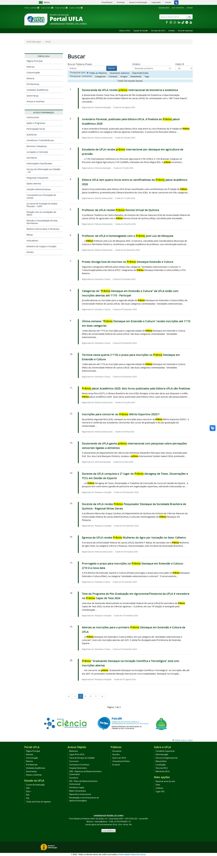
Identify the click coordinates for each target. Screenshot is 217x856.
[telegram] (187, 22)
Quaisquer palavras (119, 73)
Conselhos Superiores (165, 751)
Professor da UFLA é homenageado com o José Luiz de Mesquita (127, 236)
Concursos (74, 761)
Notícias (31, 66)
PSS (27, 798)
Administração (162, 754)
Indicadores (32, 240)
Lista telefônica (108, 830)
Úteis (158, 784)
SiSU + (28, 791)
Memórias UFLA (162, 771)
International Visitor (121, 761)
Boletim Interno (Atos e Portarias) (43, 229)
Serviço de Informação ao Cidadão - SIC (43, 170)
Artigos (123, 76)
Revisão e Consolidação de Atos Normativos (42, 222)
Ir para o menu (47, 8)
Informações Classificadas (39, 163)
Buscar (111, 68)
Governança (32, 95)
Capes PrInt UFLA (76, 754)
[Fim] (102, 696)
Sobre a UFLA (124, 30)
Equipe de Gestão (140, 30)
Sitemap (190, 8)
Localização (161, 764)
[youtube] (191, 22)
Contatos (112, 76)
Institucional (33, 117)
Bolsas (30, 234)
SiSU (28, 788)
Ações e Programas (36, 123)
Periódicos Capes (76, 787)
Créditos (159, 788)
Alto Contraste (178, 8)
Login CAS (160, 791)
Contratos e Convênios (79, 764)
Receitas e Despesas (37, 146)
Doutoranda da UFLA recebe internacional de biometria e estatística (130, 90)
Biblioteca (73, 751)
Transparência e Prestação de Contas (41, 196)
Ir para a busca (61, 8)
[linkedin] (179, 22)
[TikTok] (183, 22)
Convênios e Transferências (40, 140)
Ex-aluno (116, 764)
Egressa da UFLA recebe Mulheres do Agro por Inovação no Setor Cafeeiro (134, 537)
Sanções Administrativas (39, 189)
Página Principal (35, 61)
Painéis (30, 252)
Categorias (100, 76)
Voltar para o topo (183, 740)
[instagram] (171, 22)
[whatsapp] (175, 22)
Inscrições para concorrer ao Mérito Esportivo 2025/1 (121, 414)
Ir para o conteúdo (31, 8)
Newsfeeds (135, 76)
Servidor (116, 754)
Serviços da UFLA (158, 30)
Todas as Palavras (98, 73)
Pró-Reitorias (33, 84)
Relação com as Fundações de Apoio (41, 213)
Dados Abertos (34, 183)
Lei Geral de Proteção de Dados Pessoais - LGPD (42, 205)
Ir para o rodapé (75, 8)
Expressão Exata (140, 73)
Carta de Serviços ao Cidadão (82, 758)
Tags (146, 76)
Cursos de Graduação (35, 784)
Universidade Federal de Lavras (132, 854)
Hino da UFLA (162, 768)
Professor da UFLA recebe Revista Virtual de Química (120, 210)
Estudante (116, 751)
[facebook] (167, 22)
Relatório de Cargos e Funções (41, 246)
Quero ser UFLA (119, 758)
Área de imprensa (185, 30)
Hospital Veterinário (78, 768)
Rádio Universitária (77, 791)
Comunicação (33, 72)
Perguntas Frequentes (37, 177)
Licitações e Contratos (37, 152)
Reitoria (30, 78)
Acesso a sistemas (35, 101)
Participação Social (36, 128)
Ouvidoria (73, 778)
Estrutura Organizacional (166, 758)
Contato (171, 30)
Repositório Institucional (80, 794)
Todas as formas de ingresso (38, 801)
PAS (27, 795)
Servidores (32, 157)
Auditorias (32, 134)
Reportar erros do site (165, 781)
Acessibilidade (163, 8)
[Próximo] (96, 696)
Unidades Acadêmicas (37, 89)
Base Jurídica (161, 761)
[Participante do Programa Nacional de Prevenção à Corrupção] (161, 723)
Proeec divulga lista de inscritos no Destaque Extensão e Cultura (127, 262)
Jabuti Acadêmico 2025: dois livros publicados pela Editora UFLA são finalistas (136, 388)
